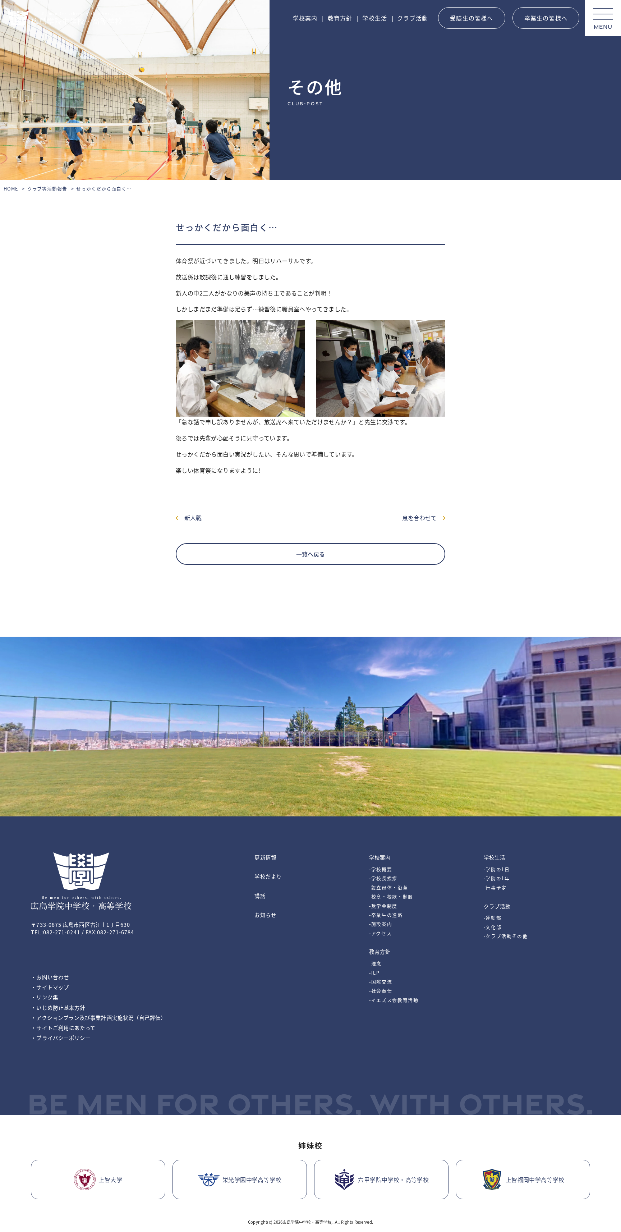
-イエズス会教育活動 (394, 1000)
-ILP (374, 972)
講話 (259, 895)
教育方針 (340, 18)
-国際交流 (380, 981)
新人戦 (190, 517)
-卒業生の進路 (386, 914)
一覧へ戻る (310, 554)
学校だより (267, 876)
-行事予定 (495, 887)
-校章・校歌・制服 (391, 896)
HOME (11, 188)
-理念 (375, 963)
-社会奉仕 (380, 990)
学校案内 (305, 18)
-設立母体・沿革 (388, 887)
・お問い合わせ (50, 977)
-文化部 (493, 927)
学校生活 (374, 18)
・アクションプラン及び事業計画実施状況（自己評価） (98, 1017)
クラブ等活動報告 (47, 188)
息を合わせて (422, 517)
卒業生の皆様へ (545, 18)
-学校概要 (380, 869)
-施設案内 (380, 923)
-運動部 (493, 917)
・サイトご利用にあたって (63, 1027)
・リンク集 (44, 997)
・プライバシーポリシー (61, 1037)
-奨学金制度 (383, 905)
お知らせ (265, 915)
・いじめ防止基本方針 (58, 1007)
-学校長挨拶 (383, 878)
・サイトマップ (50, 987)
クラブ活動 (412, 18)
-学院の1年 (497, 878)
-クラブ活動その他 (506, 936)
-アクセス (380, 933)
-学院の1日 (497, 869)
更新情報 (265, 857)
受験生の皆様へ (471, 18)
